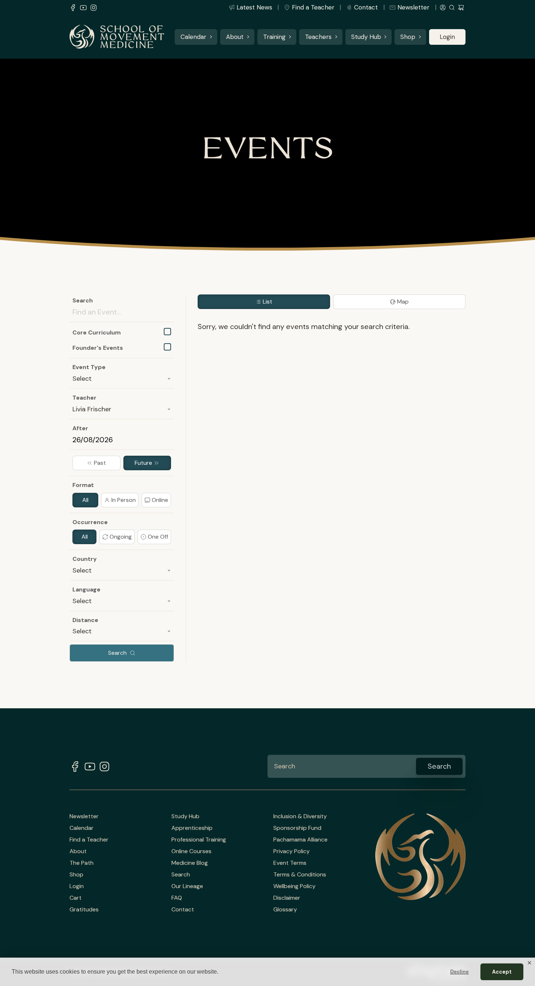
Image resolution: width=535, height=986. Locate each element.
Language (86, 589)
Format (83, 485)
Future (143, 463)
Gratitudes (84, 909)
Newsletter (413, 7)
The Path (82, 863)
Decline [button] (459, 971)
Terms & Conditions (299, 875)
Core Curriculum (96, 332)
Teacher (84, 397)
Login (447, 37)
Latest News (254, 7)
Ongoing (121, 536)
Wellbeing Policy (294, 886)
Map (403, 301)
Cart (76, 898)
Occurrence (90, 522)
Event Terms (289, 863)
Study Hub (366, 37)
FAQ (176, 898)
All (85, 500)
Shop (407, 37)
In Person (123, 500)
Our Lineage (187, 886)
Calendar (193, 37)
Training (274, 37)
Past (100, 463)
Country (84, 559)
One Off (158, 536)
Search (82, 300)
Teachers (318, 37)
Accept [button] (502, 972)
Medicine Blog (189, 863)
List (267, 301)
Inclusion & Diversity (300, 816)
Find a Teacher (313, 7)
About (234, 37)
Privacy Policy (291, 851)
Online (160, 500)
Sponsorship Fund (297, 828)
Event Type (89, 367)
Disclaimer (286, 898)
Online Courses (191, 851)
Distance (85, 620)
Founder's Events (97, 348)
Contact (366, 7)
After (80, 428)
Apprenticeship (192, 828)
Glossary (285, 909)
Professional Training (198, 840)
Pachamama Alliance (300, 840)
